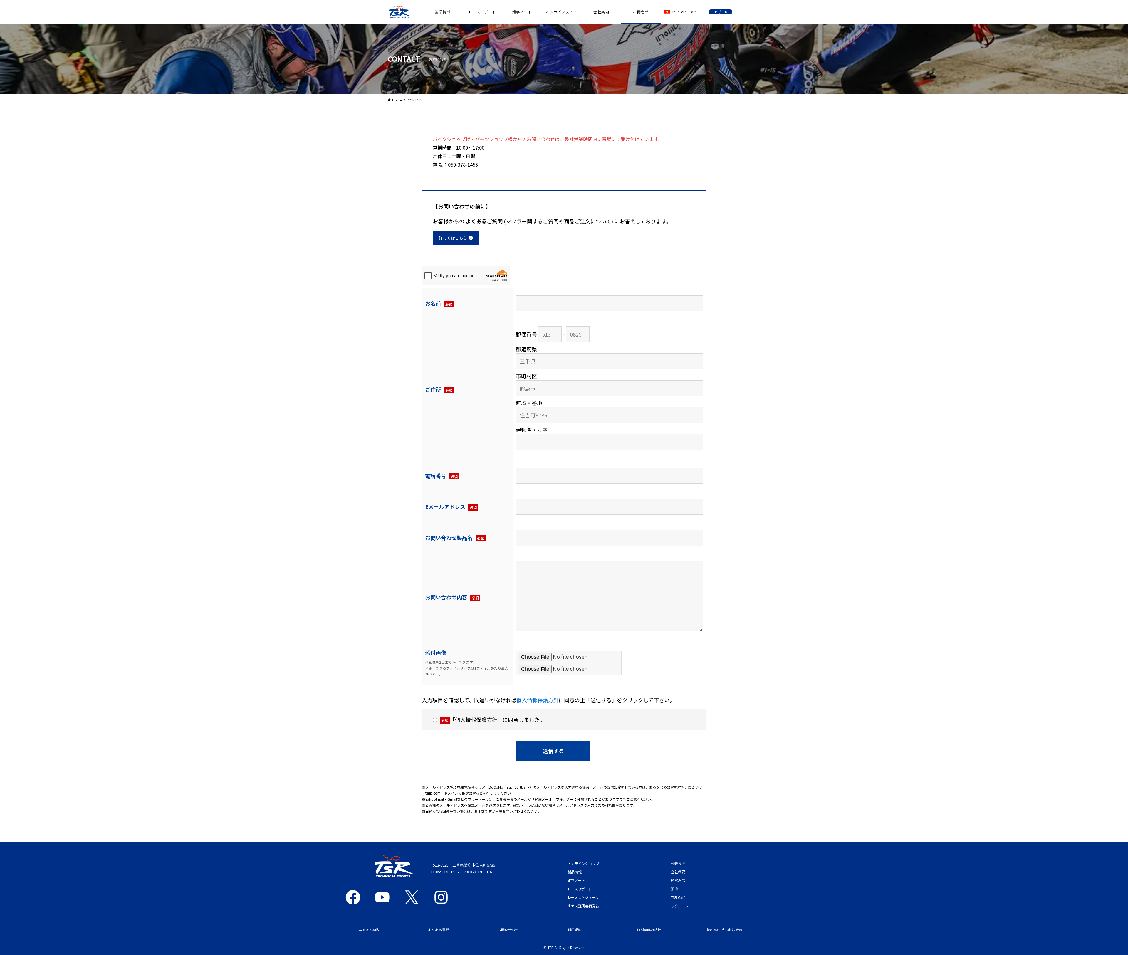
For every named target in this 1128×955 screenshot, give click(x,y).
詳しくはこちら (453, 238)
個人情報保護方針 (537, 700)
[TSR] (399, 12)
